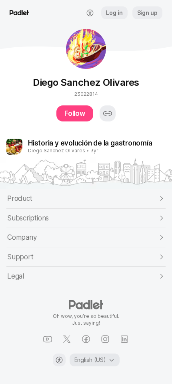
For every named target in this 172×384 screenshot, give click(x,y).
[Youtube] (47, 339)
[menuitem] (90, 12)
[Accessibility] (59, 360)
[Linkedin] (124, 339)
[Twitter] (67, 339)
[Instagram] (105, 339)
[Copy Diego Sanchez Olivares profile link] (108, 113)
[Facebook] (86, 339)
